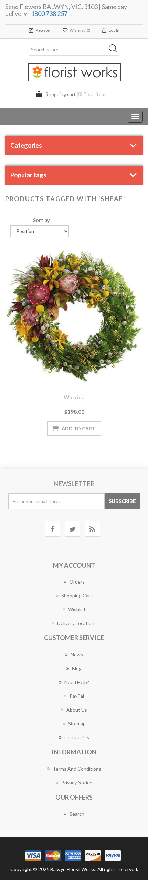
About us (76, 710)
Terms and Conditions (77, 769)
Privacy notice (76, 782)
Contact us (76, 737)
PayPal (77, 696)
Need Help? (76, 682)
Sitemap (77, 723)
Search (77, 814)
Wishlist (77, 609)
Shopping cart (76, 595)
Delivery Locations (77, 623)
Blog (77, 668)
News (77, 654)
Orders (77, 582)
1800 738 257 (49, 13)
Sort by (41, 220)
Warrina (74, 397)
